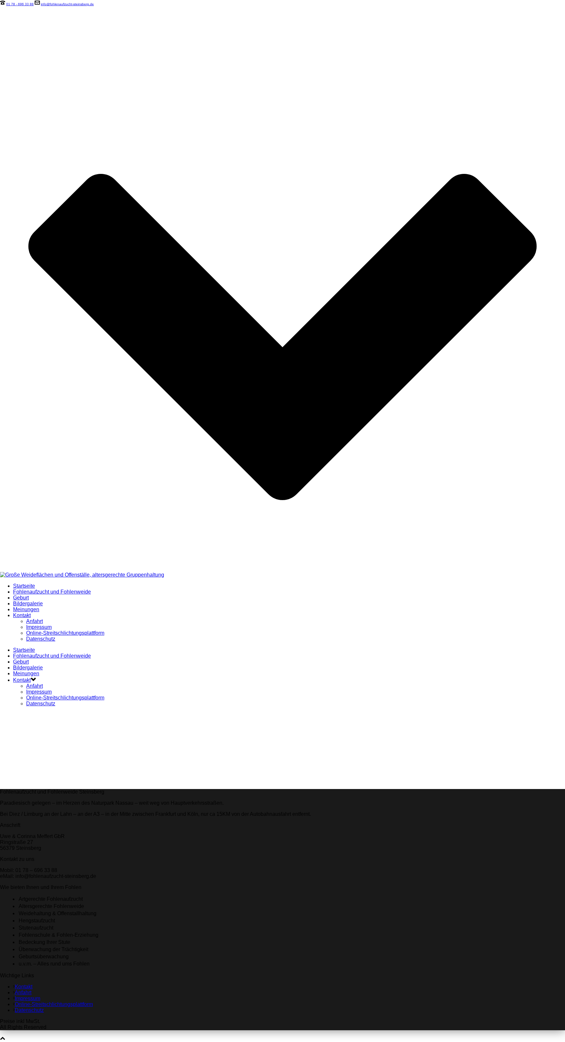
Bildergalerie (28, 603)
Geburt (21, 597)
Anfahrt (34, 621)
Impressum (39, 627)
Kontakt (22, 615)
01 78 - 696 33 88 (20, 4)
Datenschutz (40, 639)
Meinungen (26, 609)
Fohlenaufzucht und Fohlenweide (52, 592)
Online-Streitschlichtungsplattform (65, 633)
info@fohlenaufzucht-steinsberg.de (67, 4)
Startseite (24, 586)
